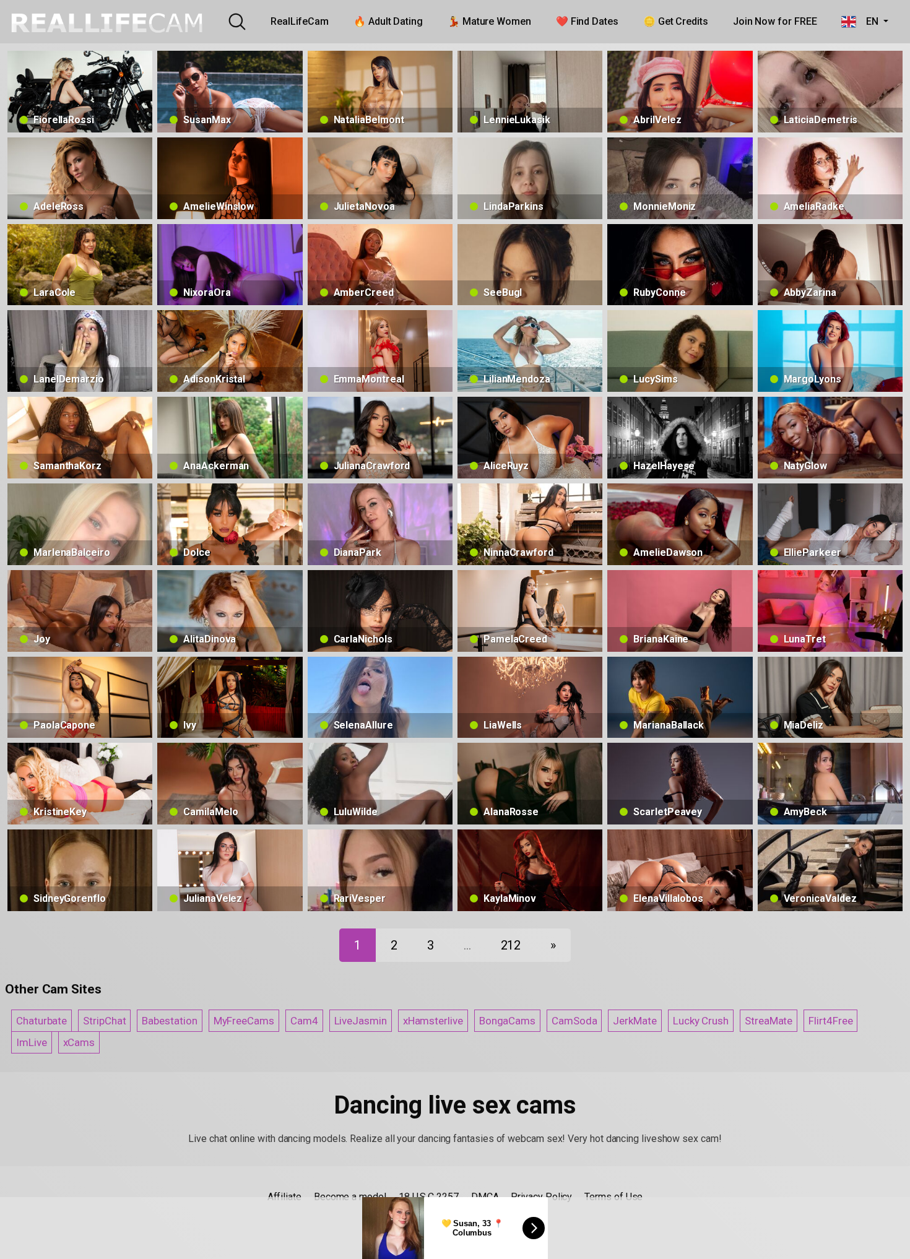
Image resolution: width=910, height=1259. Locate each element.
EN (868, 21)
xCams (79, 1042)
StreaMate (768, 1021)
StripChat (104, 1021)
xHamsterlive (433, 1021)
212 (511, 945)
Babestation (169, 1021)
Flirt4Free (830, 1021)
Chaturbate (41, 1021)
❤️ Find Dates (587, 21)
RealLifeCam (300, 21)
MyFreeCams (244, 1021)
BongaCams (507, 1021)
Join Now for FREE (775, 21)
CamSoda (574, 1021)
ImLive (31, 1042)
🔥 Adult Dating (388, 21)
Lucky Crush (701, 1021)
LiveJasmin (360, 1021)
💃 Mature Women (489, 21)
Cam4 (304, 1021)
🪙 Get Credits (675, 21)
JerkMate (634, 1021)
